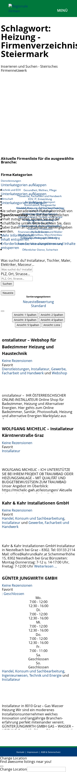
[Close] (1, 766)
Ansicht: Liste (51, 325)
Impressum (32, 752)
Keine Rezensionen (17, 360)
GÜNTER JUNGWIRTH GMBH (30, 578)
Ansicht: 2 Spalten (52, 315)
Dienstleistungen (11, 181)
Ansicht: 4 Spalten (52, 320)
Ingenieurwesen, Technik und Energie (32, 675)
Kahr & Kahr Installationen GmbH (35, 503)
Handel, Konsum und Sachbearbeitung (33, 518)
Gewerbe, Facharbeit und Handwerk (34, 371)
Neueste (8, 293)
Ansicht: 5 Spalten (28, 325)
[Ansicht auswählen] (2, 311)
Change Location (13, 769)
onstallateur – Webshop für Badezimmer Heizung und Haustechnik (29, 346)
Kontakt (20, 752)
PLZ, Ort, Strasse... (15, 274)
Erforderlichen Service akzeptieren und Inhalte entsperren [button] (38, 246)
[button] (13, 593)
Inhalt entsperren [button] (15, 239)
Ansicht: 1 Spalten (25, 315)
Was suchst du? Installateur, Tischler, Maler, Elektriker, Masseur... (36, 262)
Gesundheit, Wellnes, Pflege (40, 190)
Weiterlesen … (45, 566)
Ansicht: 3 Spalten (25, 320)
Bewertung (45, 301)
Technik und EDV (11, 190)
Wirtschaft (7, 199)
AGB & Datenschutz (51, 752)
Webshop (59, 373)
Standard (38, 305)
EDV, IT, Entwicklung (40, 199)
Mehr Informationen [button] (17, 235)
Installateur (40, 369)
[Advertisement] (38, 113)
